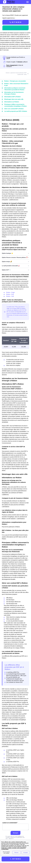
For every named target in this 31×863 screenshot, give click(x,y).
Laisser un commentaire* (9, 822)
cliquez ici (11, 838)
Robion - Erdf (10, 294)
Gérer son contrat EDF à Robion (14, 108)
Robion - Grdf (10, 296)
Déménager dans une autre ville (13, 99)
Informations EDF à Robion (12, 96)
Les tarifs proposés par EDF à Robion (15, 111)
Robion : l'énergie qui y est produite (15, 81)
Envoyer (15, 833)
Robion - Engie (10, 292)
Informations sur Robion (11, 101)
